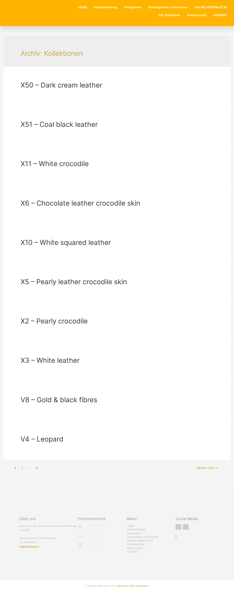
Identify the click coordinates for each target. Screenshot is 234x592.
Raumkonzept (196, 15)
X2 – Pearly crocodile (54, 321)
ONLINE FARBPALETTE (210, 7)
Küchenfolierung (105, 7)
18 (36, 467)
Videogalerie (132, 7)
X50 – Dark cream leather (61, 85)
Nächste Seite (207, 467)
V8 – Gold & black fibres (59, 400)
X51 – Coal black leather (59, 124)
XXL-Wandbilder (169, 15)
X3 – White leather (50, 360)
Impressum (122, 586)
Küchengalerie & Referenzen (168, 7)
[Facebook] (178, 527)
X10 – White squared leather (66, 242)
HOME (82, 7)
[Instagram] (186, 527)
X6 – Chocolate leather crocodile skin (80, 203)
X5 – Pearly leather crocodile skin (74, 281)
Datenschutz (142, 586)
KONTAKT (220, 15)
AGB (132, 586)
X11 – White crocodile (55, 163)
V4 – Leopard (42, 439)
